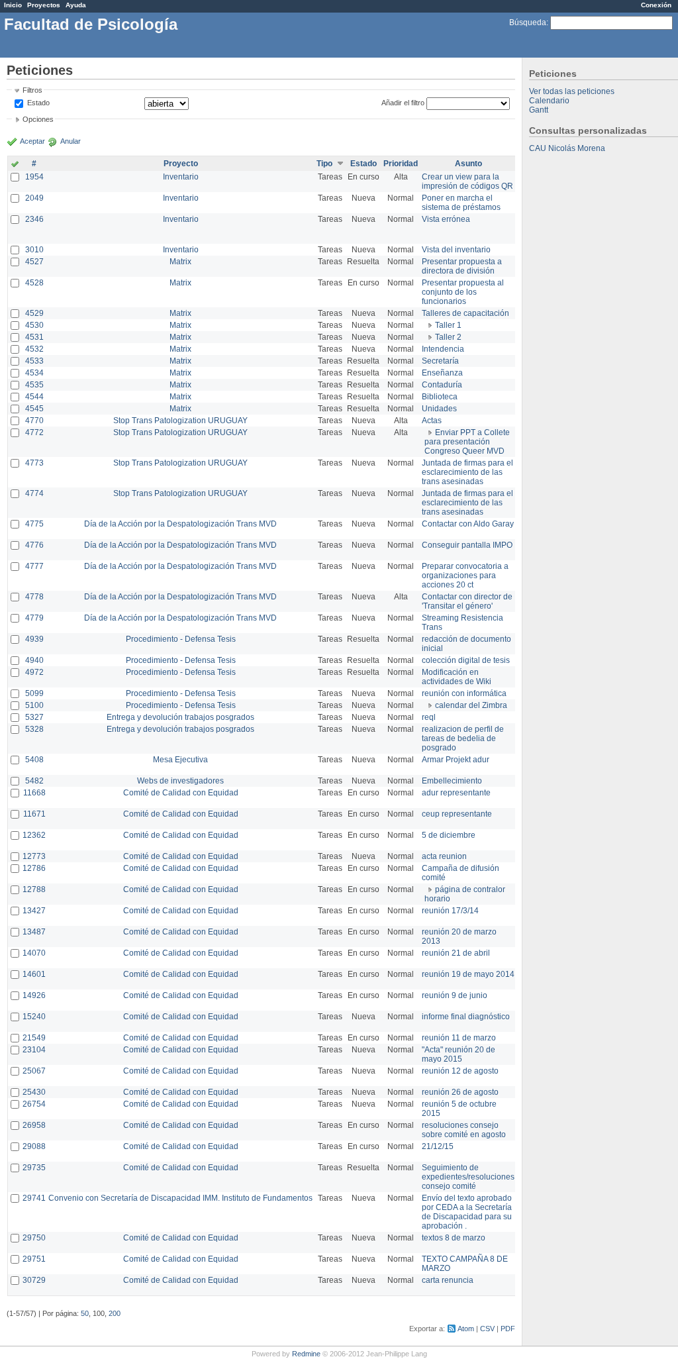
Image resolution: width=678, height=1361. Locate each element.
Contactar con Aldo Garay (468, 524)
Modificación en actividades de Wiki (456, 677)
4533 (34, 361)
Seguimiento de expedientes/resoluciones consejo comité (468, 1177)
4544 (34, 396)
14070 (34, 953)
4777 (34, 566)
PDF (508, 1329)
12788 (34, 889)
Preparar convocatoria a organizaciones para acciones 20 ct (465, 575)
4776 (34, 545)
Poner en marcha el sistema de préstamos (461, 202)
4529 (34, 313)
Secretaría (440, 361)
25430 (34, 1092)
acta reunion (444, 856)
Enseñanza (442, 373)
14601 (34, 974)
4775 (34, 524)
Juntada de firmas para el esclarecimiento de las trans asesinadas (467, 472)
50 (85, 1313)
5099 (34, 693)
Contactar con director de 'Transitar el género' (467, 601)
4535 (34, 384)
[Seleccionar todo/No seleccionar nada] (15, 165)
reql (429, 717)
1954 (34, 176)
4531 (34, 337)
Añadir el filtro (402, 103)
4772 (34, 432)
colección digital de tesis (466, 660)
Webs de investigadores (180, 780)
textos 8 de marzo (453, 1237)
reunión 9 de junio (454, 995)
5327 (34, 717)
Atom (466, 1329)
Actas (432, 420)
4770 (34, 420)
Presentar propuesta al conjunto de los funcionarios (463, 292)
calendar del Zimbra (471, 705)
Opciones (38, 119)
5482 (34, 780)
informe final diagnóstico (466, 1016)
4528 (34, 282)
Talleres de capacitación (465, 313)
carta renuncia (447, 1280)
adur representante (456, 792)
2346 (34, 219)
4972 (34, 672)
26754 (34, 1104)
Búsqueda (527, 22)
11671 (34, 814)
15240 (34, 1016)
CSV (487, 1329)
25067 (34, 1071)
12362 (34, 835)
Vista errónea (446, 219)
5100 (34, 705)
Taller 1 (448, 325)
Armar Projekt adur (455, 759)
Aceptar (32, 141)
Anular (70, 141)
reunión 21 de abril (456, 953)
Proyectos (43, 5)
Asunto (468, 163)
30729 (34, 1280)
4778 (34, 596)
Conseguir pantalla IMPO (467, 545)
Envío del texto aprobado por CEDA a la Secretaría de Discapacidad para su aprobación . (467, 1212)
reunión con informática (464, 693)
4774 (34, 493)
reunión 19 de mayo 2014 (468, 974)
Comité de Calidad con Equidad (180, 792)
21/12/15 (438, 1146)
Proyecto (181, 163)
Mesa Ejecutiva (180, 759)
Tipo (324, 163)
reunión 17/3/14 (450, 910)
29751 (34, 1259)
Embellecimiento (452, 780)
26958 (34, 1125)
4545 (34, 408)
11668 (34, 792)
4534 (34, 373)
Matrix (180, 261)
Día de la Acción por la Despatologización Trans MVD (180, 524)
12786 (34, 868)
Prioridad (400, 163)
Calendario (549, 100)
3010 (34, 249)
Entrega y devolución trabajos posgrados (180, 717)
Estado (38, 103)
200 (115, 1313)
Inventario (181, 176)
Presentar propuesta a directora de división (462, 266)
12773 (34, 856)
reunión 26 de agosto (460, 1092)
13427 (34, 910)
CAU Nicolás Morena (567, 148)
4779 (34, 618)
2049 (34, 198)
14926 (34, 995)
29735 (34, 1167)
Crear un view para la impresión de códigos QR (467, 181)
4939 (34, 639)
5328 (34, 729)
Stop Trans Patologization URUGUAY (180, 420)
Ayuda (76, 5)
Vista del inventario (456, 249)
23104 (34, 1049)
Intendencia (443, 349)
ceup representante (457, 814)
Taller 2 (448, 337)
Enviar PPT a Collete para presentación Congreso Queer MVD (467, 442)
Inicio (13, 5)
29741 (34, 1198)
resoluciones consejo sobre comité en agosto (464, 1130)
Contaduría (442, 384)
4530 (34, 325)
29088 (34, 1146)
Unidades (439, 408)
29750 (34, 1237)
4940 (34, 660)
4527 (34, 261)
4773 (34, 463)
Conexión (656, 5)
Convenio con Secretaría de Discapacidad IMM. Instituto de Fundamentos (180, 1198)
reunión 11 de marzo (459, 1037)
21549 (34, 1037)
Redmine (306, 1354)
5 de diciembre (448, 835)
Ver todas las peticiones (571, 91)
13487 (34, 931)
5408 (34, 759)
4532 (34, 349)
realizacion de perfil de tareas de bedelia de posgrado (463, 738)
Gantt (538, 110)
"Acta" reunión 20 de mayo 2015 (458, 1054)
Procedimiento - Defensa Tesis (181, 639)
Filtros (32, 90)
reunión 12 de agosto (460, 1071)
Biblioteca (440, 396)
